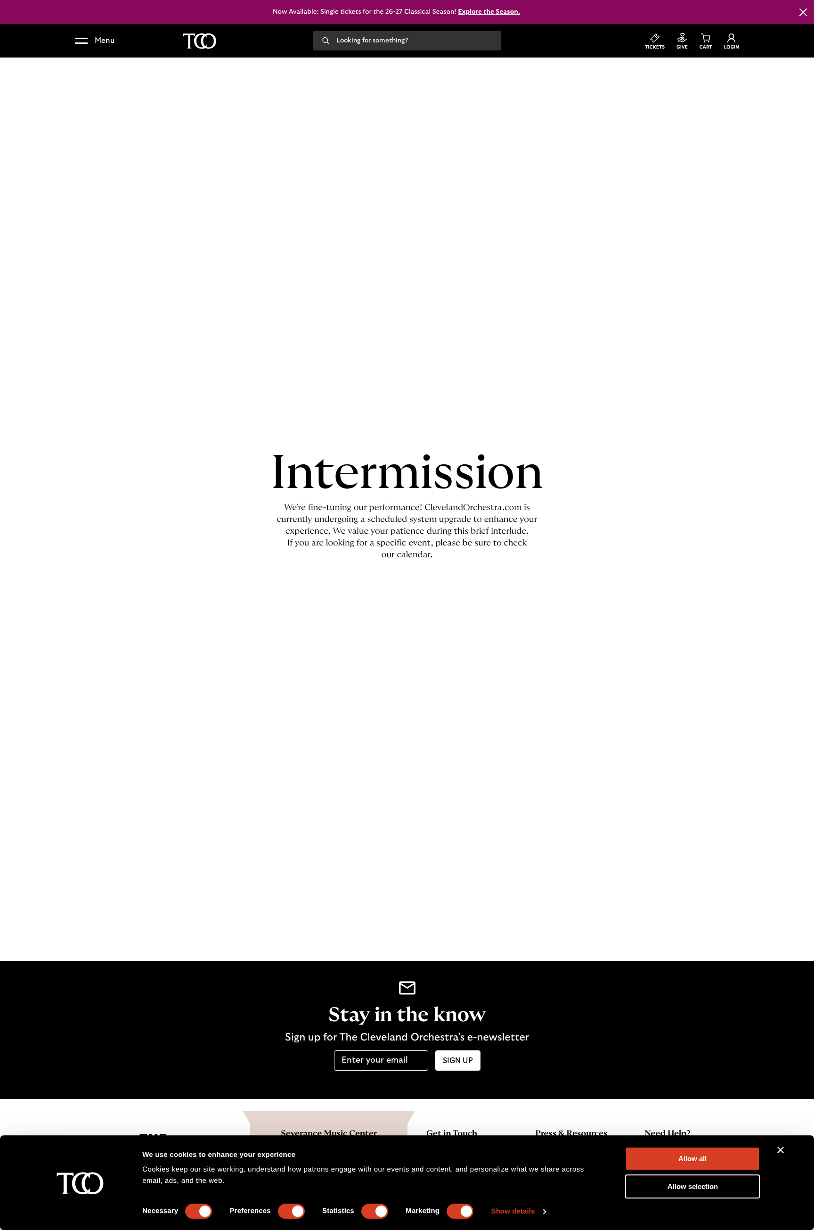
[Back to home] (199, 41)
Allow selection (692, 1186)
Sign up (458, 1061)
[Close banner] (780, 1150)
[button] (94, 41)
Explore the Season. (489, 11)
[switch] (291, 1211)
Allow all (692, 1159)
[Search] (325, 40)
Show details (513, 1211)
